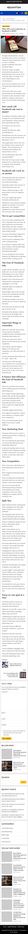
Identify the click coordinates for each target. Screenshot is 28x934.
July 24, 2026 (17, 872)
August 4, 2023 (17, 896)
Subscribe (26, 13)
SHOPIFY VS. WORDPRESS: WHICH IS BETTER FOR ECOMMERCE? (7, 892)
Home (4, 927)
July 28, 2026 (17, 757)
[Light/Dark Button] (17, 13)
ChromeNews (23, 930)
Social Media (5, 838)
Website (4, 725)
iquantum (14, 7)
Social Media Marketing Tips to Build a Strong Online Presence (7, 868)
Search (5, 777)
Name (4, 713)
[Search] (22, 13)
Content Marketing (7, 828)
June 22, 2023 (15, 33)
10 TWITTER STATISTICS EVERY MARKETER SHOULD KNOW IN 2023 (7, 916)
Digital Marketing (5, 26)
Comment (5, 692)
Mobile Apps (5, 835)
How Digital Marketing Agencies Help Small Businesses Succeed (7, 754)
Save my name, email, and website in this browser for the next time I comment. (14, 733)
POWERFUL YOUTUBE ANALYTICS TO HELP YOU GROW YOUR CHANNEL (13, 816)
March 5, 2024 (17, 769)
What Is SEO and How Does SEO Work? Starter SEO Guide (7, 766)
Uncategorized (6, 842)
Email (4, 719)
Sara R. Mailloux (6, 33)
